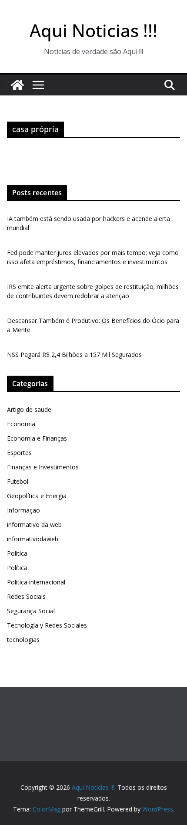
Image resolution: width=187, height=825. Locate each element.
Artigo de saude (29, 409)
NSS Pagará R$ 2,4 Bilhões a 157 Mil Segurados (74, 354)
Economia (21, 424)
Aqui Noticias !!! (93, 30)
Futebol (17, 481)
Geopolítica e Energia (37, 496)
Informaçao (23, 510)
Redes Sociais (26, 596)
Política (17, 568)
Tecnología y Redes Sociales (47, 625)
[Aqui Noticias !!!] (17, 85)
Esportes (19, 452)
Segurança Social (31, 611)
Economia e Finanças (37, 438)
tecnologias (23, 639)
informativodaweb (32, 539)
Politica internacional (36, 582)
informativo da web (34, 524)
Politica (17, 553)
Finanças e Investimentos (43, 467)
